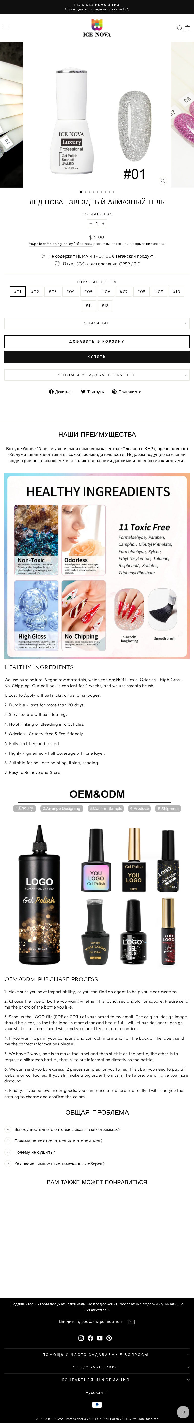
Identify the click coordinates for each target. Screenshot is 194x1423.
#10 (176, 291)
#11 (89, 305)
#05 (88, 291)
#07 (124, 291)
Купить (97, 357)
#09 (159, 291)
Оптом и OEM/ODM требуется (97, 375)
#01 (17, 291)
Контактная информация (96, 1380)
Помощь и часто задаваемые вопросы (96, 1355)
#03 (52, 291)
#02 (35, 291)
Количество (97, 214)
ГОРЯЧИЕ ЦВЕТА (97, 282)
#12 (105, 305)
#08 (141, 291)
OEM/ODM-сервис (96, 1367)
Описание (97, 323)
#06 (106, 291)
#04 (70, 291)
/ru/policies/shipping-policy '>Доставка (61, 243)
